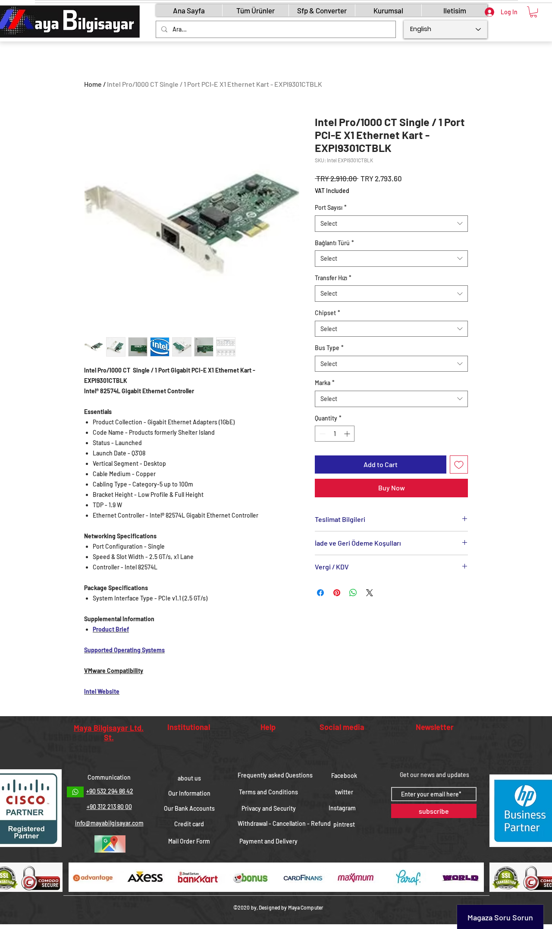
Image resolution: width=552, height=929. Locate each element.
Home (93, 84)
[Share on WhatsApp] (353, 593)
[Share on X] (369, 593)
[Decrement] (321, 433)
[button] (533, 11)
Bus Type (329, 347)
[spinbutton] (334, 433)
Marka (325, 382)
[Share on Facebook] (320, 593)
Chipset (327, 312)
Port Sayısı (331, 207)
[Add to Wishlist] (459, 464)
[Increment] (347, 433)
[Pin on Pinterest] (337, 593)
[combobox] (391, 223)
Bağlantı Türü (334, 242)
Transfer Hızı (333, 277)
